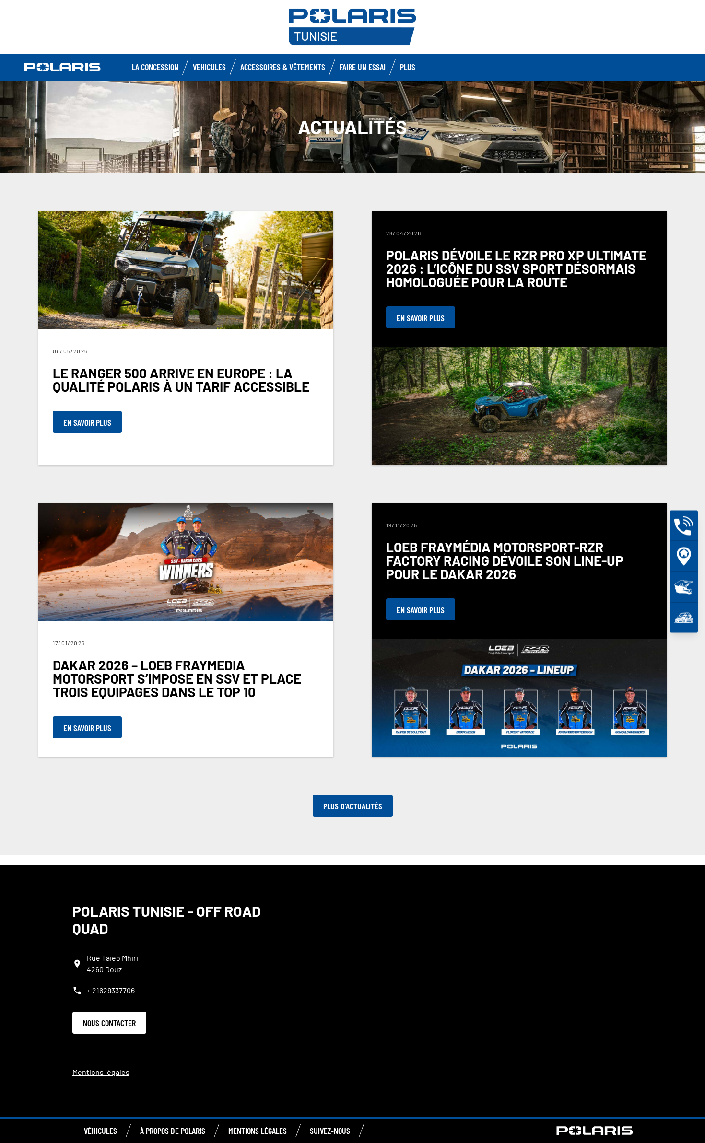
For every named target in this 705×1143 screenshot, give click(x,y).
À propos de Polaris (172, 1130)
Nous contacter (109, 1022)
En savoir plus (87, 422)
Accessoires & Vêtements (282, 66)
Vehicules (209, 66)
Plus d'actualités (352, 806)
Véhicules (100, 1130)
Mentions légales (100, 1071)
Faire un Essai (363, 66)
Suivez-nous (330, 1130)
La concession (155, 66)
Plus (407, 66)
